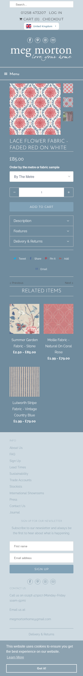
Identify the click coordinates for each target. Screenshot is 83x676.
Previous (17, 282)
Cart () (31, 19)
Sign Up (15, 461)
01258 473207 (33, 13)
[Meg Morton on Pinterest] (37, 40)
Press (13, 499)
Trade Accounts (20, 480)
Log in (55, 13)
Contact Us (17, 506)
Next (68, 282)
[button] (41, 221)
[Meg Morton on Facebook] (30, 40)
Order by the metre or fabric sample (34, 167)
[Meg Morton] (41, 55)
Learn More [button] (15, 657)
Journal (15, 512)
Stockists (16, 486)
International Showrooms (27, 493)
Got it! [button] (41, 668)
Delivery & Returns (41, 634)
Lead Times (18, 467)
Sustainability (19, 473)
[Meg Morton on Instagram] (45, 40)
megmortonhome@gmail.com (31, 619)
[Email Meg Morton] (53, 40)
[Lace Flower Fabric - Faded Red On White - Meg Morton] (35, 109)
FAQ (12, 454)
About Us (16, 448)
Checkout (53, 19)
